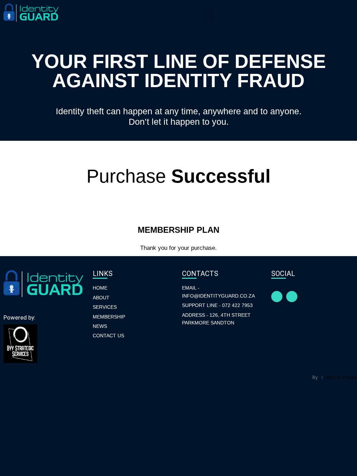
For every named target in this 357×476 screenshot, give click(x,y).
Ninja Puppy (341, 377)
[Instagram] (291, 296)
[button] (208, 16)
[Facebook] (276, 296)
